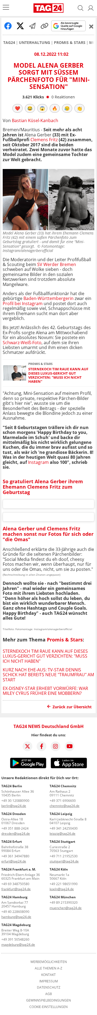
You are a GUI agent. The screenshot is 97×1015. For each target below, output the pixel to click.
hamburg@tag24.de (16, 916)
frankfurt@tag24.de (16, 889)
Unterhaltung (34, 42)
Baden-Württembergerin (48, 298)
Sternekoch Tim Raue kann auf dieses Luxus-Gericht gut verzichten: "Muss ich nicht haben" (58, 375)
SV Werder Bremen (56, 264)
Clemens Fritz (44, 140)
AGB (48, 994)
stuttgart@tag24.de (64, 861)
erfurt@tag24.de (13, 861)
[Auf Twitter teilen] (20, 25)
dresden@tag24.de (15, 833)
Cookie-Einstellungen (48, 1007)
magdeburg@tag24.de (18, 944)
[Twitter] (27, 746)
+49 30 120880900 (15, 800)
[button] (90, 8)
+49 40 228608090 (15, 911)
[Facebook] (41, 746)
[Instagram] (55, 746)
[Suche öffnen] (80, 8)
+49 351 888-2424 (15, 828)
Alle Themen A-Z (48, 968)
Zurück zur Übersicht (72, 706)
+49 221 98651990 (64, 884)
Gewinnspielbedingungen (48, 1000)
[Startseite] (48, 8)
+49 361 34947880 (15, 856)
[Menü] (6, 8)
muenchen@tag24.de (66, 908)
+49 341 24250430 (64, 828)
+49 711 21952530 (64, 856)
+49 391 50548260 (15, 939)
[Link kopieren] (44, 25)
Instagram (38, 462)
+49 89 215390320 (64, 902)
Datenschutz (48, 987)
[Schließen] (91, 26)
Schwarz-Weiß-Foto (22, 343)
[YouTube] (69, 746)
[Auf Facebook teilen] (8, 25)
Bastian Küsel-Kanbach (35, 120)
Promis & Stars (69, 42)
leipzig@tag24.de (62, 833)
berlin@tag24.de (13, 805)
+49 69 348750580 (15, 884)
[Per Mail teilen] (32, 25)
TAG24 (9, 42)
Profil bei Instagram (23, 303)
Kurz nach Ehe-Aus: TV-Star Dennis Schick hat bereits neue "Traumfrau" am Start (48, 675)
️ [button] (17, 108)
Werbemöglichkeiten (48, 962)
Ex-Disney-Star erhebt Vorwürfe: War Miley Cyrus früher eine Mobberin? (45, 690)
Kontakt (48, 975)
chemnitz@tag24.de (64, 805)
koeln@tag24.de (62, 889)
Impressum (48, 981)
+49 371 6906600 (63, 800)
